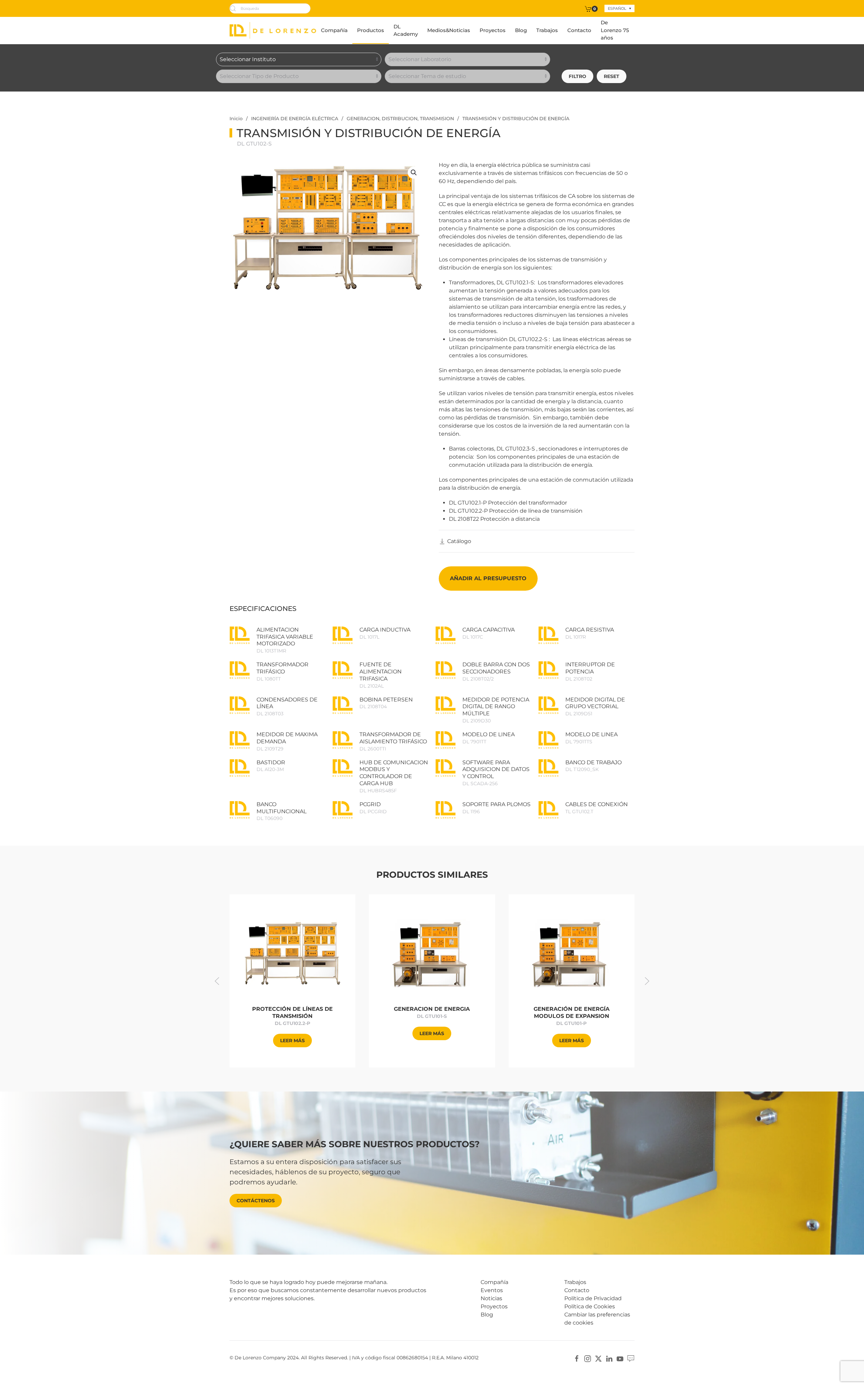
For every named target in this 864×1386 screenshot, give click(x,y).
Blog (521, 30)
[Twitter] (598, 1358)
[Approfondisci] (292, 953)
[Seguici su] (630, 1358)
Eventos (492, 1290)
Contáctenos (256, 1201)
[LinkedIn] (609, 1358)
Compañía (334, 30)
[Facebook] (576, 1358)
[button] (414, 172)
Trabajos (547, 30)
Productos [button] (370, 30)
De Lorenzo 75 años (615, 30)
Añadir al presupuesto (488, 578)
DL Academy (406, 30)
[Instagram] (587, 1358)
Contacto (579, 30)
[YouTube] (620, 1358)
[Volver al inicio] (273, 30)
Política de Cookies (589, 1306)
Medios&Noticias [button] (448, 30)
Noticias (491, 1298)
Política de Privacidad (593, 1298)
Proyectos (493, 30)
